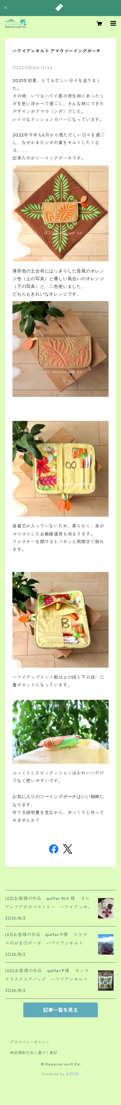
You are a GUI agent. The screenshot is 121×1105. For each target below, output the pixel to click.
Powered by (54, 1074)
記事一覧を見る (60, 1010)
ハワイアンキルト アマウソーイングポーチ (58, 51)
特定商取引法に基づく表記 (34, 1052)
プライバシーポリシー (30, 1042)
